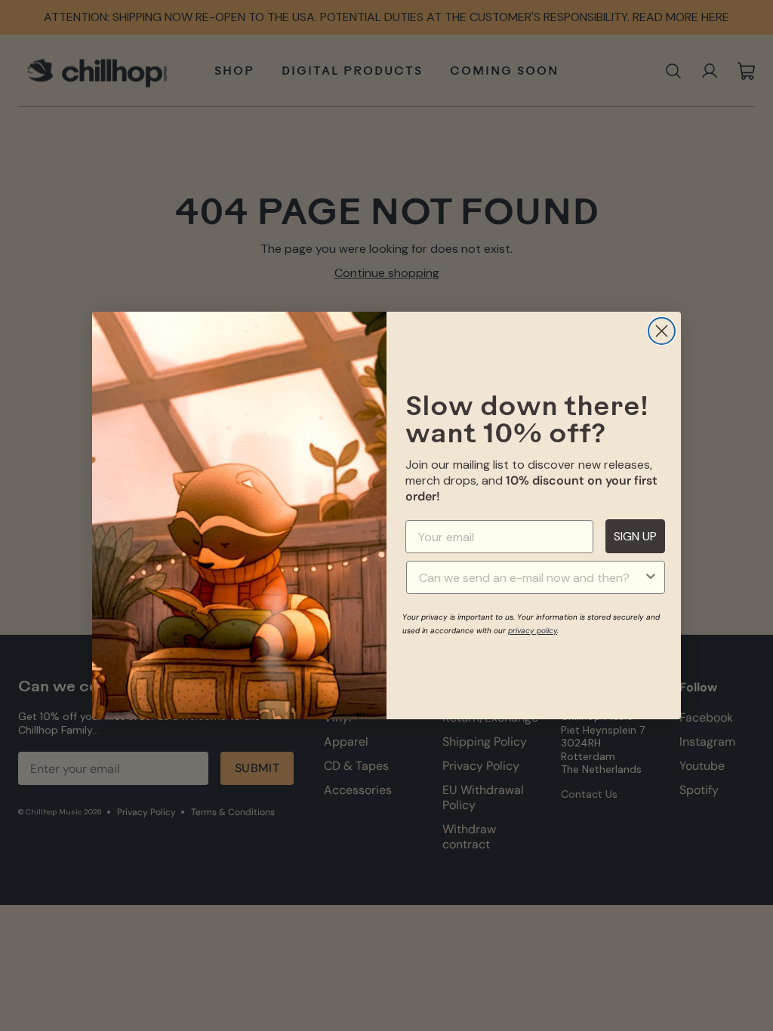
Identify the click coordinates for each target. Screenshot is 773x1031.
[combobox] (531, 577)
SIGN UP (635, 536)
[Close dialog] (661, 331)
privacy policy (532, 631)
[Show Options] (650, 577)
